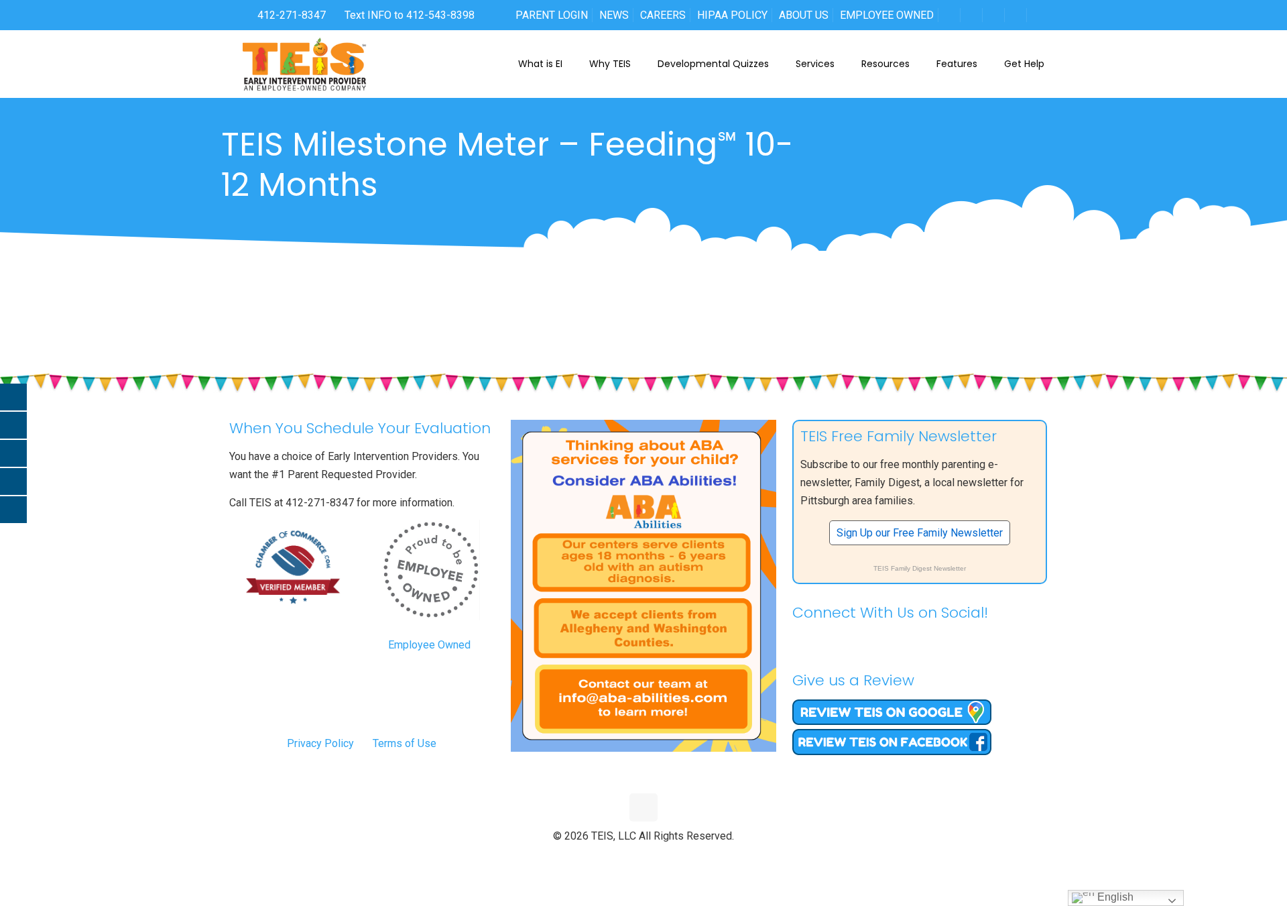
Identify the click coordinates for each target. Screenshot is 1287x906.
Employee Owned (429, 644)
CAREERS (663, 15)
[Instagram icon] (672, 858)
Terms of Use (404, 743)
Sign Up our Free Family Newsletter (920, 532)
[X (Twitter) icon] (630, 858)
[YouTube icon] (644, 858)
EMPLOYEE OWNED (887, 15)
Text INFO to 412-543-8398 (410, 15)
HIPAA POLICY (732, 15)
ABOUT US (804, 15)
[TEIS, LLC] (305, 63)
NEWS (614, 15)
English (1114, 897)
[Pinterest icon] (658, 858)
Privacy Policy (320, 743)
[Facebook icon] (616, 858)
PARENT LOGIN (551, 15)
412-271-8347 (290, 15)
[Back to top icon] (643, 807)
